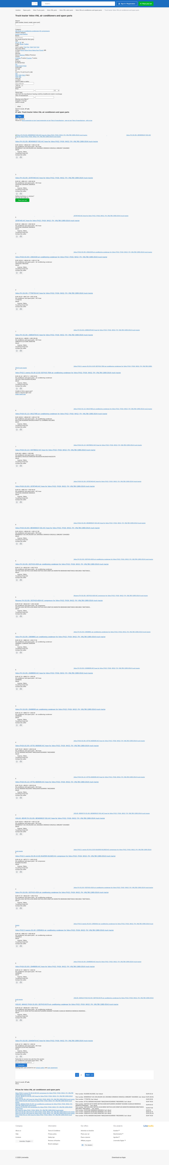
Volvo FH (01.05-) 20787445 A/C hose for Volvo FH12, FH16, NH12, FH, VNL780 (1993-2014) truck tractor (54, 178)
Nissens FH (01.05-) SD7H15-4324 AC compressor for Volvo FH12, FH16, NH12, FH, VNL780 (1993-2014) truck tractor (59, 600)
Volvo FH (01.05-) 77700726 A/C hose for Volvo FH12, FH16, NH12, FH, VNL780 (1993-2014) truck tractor (54, 293)
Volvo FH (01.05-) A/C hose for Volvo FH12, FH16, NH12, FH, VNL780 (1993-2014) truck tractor (45, 1099)
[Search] (43, 3)
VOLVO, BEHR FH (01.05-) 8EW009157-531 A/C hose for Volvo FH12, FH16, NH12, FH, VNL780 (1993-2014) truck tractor (60, 818)
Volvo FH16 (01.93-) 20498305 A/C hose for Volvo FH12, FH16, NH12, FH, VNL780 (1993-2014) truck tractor (55, 967)
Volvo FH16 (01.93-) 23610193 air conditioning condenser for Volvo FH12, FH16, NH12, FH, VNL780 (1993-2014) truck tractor (61, 257)
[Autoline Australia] (22, 3)
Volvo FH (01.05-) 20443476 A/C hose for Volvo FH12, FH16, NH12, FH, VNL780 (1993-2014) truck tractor (54, 1041)
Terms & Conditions (54, 1130)
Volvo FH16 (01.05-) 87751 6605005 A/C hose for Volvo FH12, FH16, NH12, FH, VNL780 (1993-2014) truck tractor (57, 746)
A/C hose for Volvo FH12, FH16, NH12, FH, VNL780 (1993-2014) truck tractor (39, 1110)
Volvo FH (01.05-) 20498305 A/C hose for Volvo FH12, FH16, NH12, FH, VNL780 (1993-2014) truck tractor (54, 673)
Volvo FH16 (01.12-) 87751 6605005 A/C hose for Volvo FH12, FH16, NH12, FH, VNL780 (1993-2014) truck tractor (57, 782)
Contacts (18, 1137)
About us (18, 1130)
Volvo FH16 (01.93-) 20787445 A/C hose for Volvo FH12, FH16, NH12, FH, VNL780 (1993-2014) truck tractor (55, 486)
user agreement (52, 1067)
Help (17, 1134)
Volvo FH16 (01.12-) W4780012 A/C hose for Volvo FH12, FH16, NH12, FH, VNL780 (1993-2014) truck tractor (55, 450)
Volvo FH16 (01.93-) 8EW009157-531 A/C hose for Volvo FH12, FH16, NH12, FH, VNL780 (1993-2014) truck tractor (57, 528)
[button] (17, 157)
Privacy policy (52, 1134)
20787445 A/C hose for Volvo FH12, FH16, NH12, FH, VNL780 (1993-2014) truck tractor (47, 221)
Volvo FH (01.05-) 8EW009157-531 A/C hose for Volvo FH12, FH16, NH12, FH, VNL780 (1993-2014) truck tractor (56, 141)
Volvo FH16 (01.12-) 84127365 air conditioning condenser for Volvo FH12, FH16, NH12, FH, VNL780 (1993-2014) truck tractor (61, 414)
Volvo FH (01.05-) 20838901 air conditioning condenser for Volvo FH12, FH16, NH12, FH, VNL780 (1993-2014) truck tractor (60, 637)
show (19, 106)
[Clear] (18, 27)
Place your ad (22, 200)
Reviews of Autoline (54, 1140)
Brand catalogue (53, 1144)
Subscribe (21, 1065)
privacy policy (40, 1067)
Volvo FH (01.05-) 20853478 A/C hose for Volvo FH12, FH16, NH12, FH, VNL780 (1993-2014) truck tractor (54, 335)
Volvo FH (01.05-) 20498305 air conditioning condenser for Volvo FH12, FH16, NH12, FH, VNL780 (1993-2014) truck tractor (60, 709)
